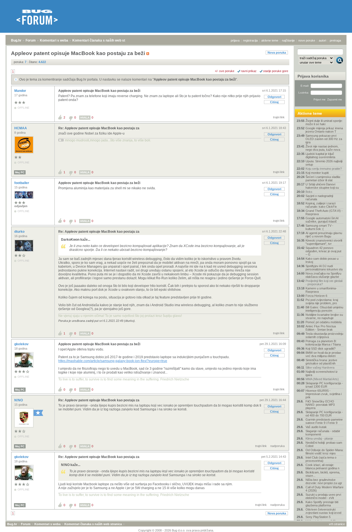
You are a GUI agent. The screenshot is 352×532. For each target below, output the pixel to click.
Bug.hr (16, 40)
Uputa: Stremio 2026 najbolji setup (324, 163)
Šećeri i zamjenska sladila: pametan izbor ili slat (323, 178)
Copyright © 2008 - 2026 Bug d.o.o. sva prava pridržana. (176, 530)
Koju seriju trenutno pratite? (324, 168)
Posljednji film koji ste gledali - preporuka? (324, 282)
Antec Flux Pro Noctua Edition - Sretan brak (321, 328)
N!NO (19, 400)
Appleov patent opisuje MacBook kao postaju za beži (195, 79)
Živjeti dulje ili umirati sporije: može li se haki (324, 122)
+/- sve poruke (224, 71)
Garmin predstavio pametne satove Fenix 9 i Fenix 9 (324, 421)
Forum (31, 40)
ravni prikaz (249, 71)
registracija (250, 40)
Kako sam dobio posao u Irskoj (322, 260)
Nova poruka (277, 52)
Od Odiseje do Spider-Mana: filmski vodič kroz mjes (324, 451)
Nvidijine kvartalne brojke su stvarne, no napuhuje (324, 316)
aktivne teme (269, 40)
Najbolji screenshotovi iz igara (322, 373)
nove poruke (306, 40)
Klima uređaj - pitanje (319, 438)
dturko (19, 232)
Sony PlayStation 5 (318, 517)
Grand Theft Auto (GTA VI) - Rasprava (324, 212)
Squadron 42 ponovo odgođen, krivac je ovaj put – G (323, 251)
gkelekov (21, 344)
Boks (309, 191)
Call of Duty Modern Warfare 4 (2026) (324, 489)
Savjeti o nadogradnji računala (319, 197)
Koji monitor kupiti (317, 172)
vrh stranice (337, 524)
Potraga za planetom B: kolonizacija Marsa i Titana (323, 342)
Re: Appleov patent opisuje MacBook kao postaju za (98, 128)
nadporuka (277, 446)
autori (322, 40)
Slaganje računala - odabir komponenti (323, 432)
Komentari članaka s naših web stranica (103, 40)
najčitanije (288, 40)
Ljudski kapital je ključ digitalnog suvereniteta (320, 155)
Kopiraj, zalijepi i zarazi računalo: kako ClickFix (321, 205)
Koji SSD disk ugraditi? (321, 348)
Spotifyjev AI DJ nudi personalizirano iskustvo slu (324, 267)
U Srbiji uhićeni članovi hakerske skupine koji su (322, 186)
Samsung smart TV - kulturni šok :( (319, 227)
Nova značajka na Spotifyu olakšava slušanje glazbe (323, 275)
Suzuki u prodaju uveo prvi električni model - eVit (323, 496)
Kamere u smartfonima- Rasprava (321, 290)
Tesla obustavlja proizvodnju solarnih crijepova (324, 335)
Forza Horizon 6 (316, 295)
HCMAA (21, 128)
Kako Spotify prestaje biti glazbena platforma (322, 503)
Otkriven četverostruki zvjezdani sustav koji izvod (323, 511)
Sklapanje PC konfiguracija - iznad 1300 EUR (324, 385)
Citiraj (274, 102)
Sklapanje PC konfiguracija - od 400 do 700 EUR (324, 413)
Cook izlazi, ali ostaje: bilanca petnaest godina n (322, 466)
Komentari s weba (54, 40)
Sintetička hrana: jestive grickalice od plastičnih (321, 361)
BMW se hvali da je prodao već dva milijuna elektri (323, 354)
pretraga (335, 40)
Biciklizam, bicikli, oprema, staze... (323, 474)
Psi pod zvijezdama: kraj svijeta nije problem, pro (322, 301)
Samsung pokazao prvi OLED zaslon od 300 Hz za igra (324, 139)
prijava (235, 40)
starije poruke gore (275, 71)
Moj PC (19, 172)
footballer (22, 183)
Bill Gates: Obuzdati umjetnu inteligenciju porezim (324, 309)
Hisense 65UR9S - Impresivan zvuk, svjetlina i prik (324, 394)
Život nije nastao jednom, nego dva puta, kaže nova (323, 148)
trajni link (279, 117)
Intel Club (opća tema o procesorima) (321, 459)
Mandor (20, 91)
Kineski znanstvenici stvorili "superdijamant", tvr (324, 242)
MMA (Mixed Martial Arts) (322, 379)
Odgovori (274, 96)
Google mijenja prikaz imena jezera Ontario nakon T (324, 130)
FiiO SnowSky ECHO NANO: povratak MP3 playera (320, 405)
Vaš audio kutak (316, 427)
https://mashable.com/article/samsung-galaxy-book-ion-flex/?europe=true (112, 361)
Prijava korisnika (313, 76)
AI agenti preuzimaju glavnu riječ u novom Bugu (324, 234)
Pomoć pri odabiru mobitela (324, 322)
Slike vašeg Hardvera (320, 367)
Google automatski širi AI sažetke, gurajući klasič (322, 219)
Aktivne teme (310, 113)
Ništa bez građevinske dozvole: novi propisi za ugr (324, 481)
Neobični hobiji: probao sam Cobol (324, 444)
